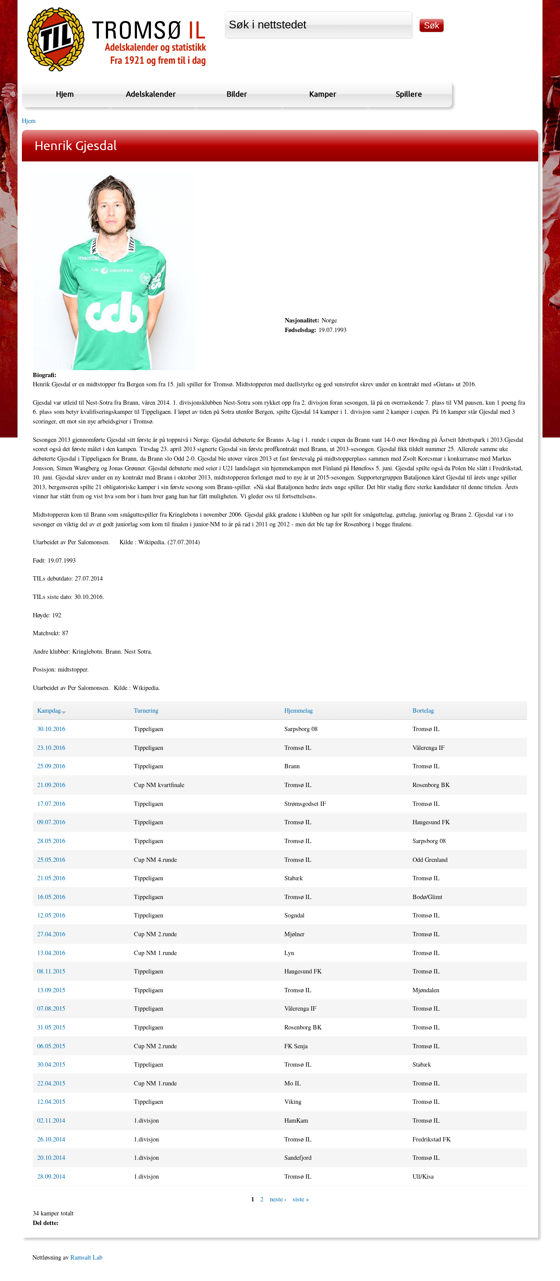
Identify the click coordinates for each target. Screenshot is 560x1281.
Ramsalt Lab (86, 1257)
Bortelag (423, 710)
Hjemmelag (298, 710)
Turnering (146, 710)
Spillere (409, 94)
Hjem (65, 94)
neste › (278, 1199)
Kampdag (49, 710)
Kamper (322, 94)
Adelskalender (151, 94)
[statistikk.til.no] (116, 71)
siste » (301, 1199)
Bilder (237, 94)
